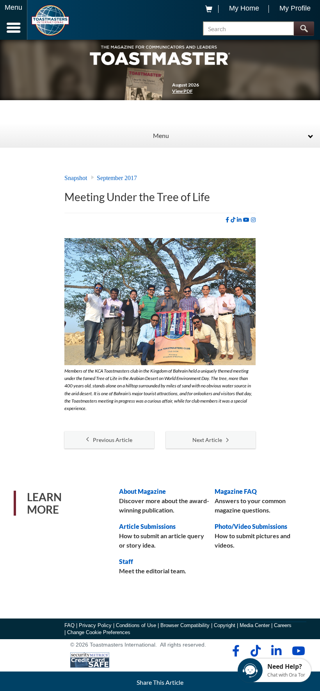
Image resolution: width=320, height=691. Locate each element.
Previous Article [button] (112, 440)
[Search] (303, 28)
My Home (244, 8)
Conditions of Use (136, 625)
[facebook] (227, 220)
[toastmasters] (160, 54)
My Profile (295, 8)
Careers (283, 625)
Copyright (224, 625)
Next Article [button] (207, 440)
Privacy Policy (95, 625)
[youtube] (246, 220)
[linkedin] (239, 220)
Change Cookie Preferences (98, 632)
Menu (161, 135)
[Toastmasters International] (50, 20)
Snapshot (75, 178)
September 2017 (117, 178)
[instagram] (253, 220)
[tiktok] (233, 220)
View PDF (182, 91)
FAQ (69, 625)
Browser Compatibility (185, 625)
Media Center (255, 625)
